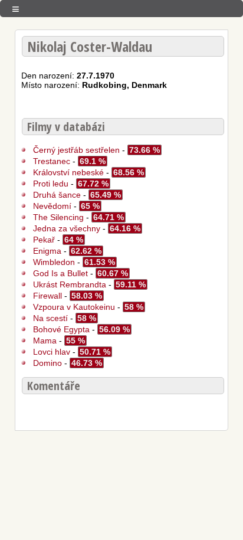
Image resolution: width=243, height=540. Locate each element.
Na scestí (50, 318)
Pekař (44, 239)
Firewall (48, 295)
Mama (46, 340)
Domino (47, 363)
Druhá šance (57, 194)
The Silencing (58, 217)
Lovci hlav (53, 351)
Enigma (47, 251)
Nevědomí (53, 206)
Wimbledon (55, 262)
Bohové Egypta (61, 329)
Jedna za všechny (66, 228)
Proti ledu (50, 183)
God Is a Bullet (60, 273)
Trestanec (51, 161)
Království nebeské (69, 172)
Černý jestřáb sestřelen (76, 150)
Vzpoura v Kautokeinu (74, 307)
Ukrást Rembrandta (69, 284)
